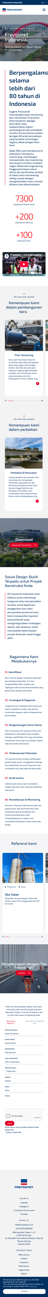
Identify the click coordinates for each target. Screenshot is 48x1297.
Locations (24, 1262)
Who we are (24, 1254)
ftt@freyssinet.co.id (24, 1224)
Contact (24, 1258)
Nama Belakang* (11, 1030)
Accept (24, 1291)
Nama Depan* (10, 1039)
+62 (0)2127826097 (24, 1228)
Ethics (24, 1273)
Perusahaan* (10, 1049)
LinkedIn (24, 1202)
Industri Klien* (10, 1068)
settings (33, 1286)
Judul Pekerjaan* (11, 1058)
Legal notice (24, 1270)
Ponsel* (8, 1077)
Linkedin (21, 973)
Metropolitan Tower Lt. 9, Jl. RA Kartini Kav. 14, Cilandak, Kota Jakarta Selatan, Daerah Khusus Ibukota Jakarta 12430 (24, 1238)
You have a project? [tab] (11, 1022)
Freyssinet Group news (24, 1210)
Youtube (24, 1214)
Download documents (21, 545)
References (24, 1266)
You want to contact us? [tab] (34, 1022)
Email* (7, 1086)
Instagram (24, 1206)
